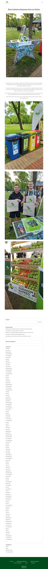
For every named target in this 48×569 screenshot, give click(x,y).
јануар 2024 (8, 382)
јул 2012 (7, 508)
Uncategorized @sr (9, 551)
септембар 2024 (9, 373)
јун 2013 (7, 503)
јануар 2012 (8, 519)
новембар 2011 (9, 523)
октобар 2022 (8, 406)
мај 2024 (7, 379)
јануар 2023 (8, 400)
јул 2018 (7, 478)
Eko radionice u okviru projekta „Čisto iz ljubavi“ (15, 330)
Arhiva (7, 546)
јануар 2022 (8, 416)
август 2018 (8, 476)
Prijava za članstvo (34, 561)
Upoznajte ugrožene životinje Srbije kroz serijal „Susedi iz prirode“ (18, 336)
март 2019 (8, 469)
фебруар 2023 (8, 398)
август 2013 (8, 499)
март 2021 (8, 429)
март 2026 (8, 350)
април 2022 (8, 415)
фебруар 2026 (8, 352)
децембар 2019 (9, 454)
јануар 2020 (8, 452)
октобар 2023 (8, 388)
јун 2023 (7, 393)
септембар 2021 (9, 420)
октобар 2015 (8, 485)
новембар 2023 (9, 386)
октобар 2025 (8, 355)
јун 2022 (7, 413)
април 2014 (8, 492)
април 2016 (8, 483)
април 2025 (8, 362)
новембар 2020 (9, 436)
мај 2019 (7, 465)
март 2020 (8, 451)
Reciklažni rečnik (9, 550)
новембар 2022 (9, 404)
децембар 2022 (9, 402)
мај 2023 (7, 395)
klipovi (7, 548)
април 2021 (8, 427)
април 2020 (8, 449)
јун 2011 (7, 528)
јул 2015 (7, 487)
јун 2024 (7, 377)
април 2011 (8, 532)
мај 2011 (7, 530)
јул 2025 (7, 359)
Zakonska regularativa (22, 561)
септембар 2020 (9, 440)
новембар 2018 (9, 472)
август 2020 (8, 442)
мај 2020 (7, 447)
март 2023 (8, 397)
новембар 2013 (9, 496)
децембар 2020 (9, 434)
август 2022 (8, 409)
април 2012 (8, 514)
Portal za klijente (18, 562)
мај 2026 (7, 348)
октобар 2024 (8, 371)
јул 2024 (7, 375)
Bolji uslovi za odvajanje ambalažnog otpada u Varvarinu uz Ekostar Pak (19, 332)
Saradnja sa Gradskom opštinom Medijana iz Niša (15, 334)
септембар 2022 (9, 407)
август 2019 (8, 460)
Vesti (26, 562)
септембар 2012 (9, 505)
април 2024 (8, 380)
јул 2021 (7, 422)
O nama (11, 561)
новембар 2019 (9, 456)
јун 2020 (7, 445)
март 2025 (8, 364)
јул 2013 (7, 501)
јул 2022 (7, 411)
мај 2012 (7, 512)
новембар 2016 (9, 481)
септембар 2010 (9, 539)
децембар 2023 (9, 384)
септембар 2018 (9, 474)
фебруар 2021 (8, 431)
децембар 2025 (9, 353)
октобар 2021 (8, 418)
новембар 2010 (9, 535)
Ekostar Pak (24, 567)
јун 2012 (7, 510)
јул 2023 (7, 391)
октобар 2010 (8, 537)
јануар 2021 (8, 433)
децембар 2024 (9, 368)
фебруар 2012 (8, 517)
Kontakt (33, 562)
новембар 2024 (9, 370)
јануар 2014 (8, 494)
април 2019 (8, 467)
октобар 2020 (8, 438)
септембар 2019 (9, 458)
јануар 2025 (8, 366)
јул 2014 (7, 490)
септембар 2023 (9, 389)
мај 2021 (7, 425)
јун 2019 (7, 463)
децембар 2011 (9, 521)
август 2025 (8, 357)
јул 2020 (7, 443)
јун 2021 (7, 424)
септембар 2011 (9, 526)
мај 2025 (7, 361)
